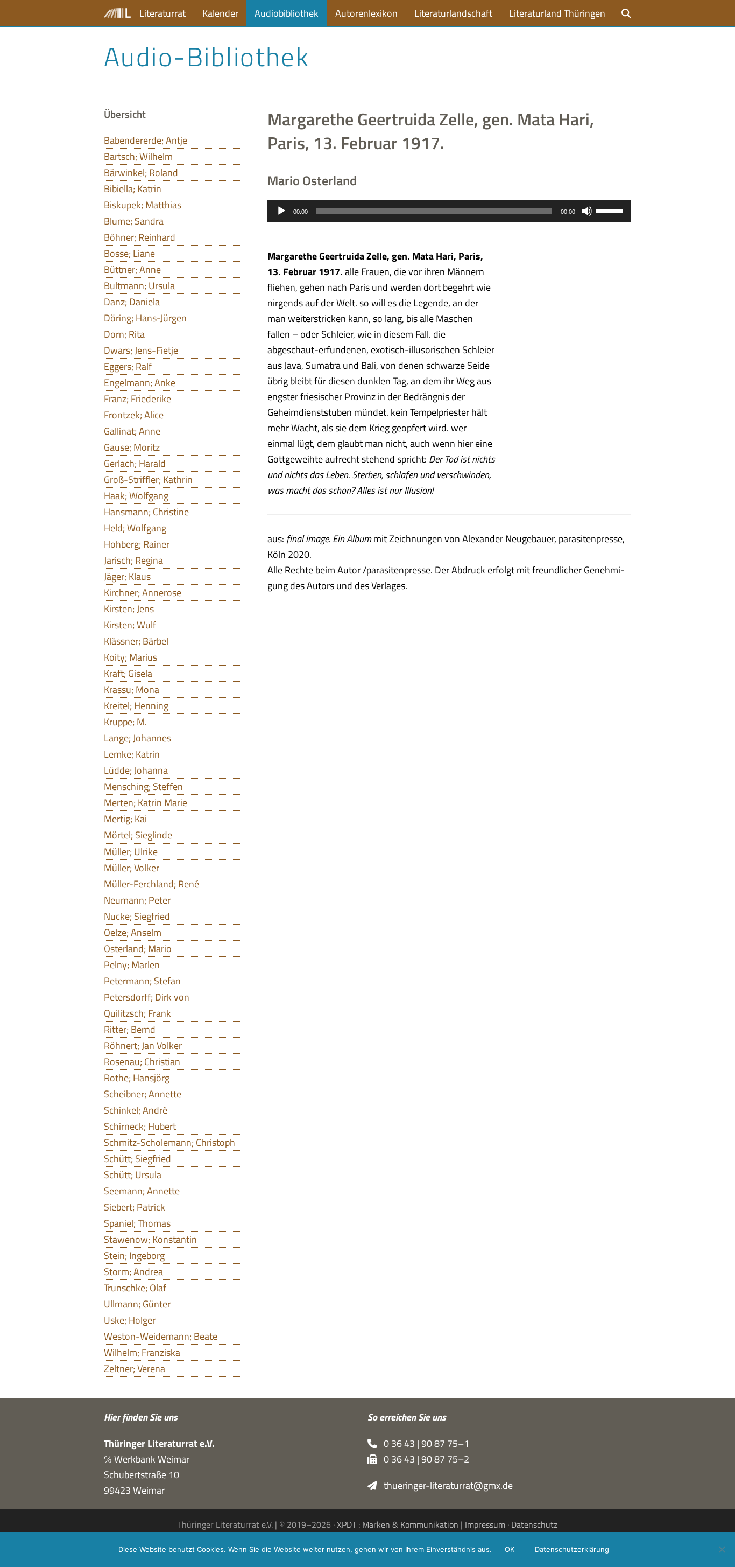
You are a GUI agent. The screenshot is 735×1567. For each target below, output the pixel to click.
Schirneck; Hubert (140, 1126)
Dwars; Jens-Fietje (141, 350)
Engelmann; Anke (139, 382)
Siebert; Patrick (134, 1207)
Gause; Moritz (132, 447)
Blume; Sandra (134, 221)
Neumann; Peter (137, 900)
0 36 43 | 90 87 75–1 (423, 1443)
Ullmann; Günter (137, 1304)
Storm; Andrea (133, 1271)
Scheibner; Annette (142, 1094)
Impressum (485, 1524)
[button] (626, 13)
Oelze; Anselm (132, 932)
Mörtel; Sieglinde (138, 835)
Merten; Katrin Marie (145, 802)
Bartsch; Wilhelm (138, 156)
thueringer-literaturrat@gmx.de (445, 1485)
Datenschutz (534, 1524)
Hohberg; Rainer (136, 544)
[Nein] (721, 1549)
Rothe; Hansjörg (136, 1078)
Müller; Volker (131, 868)
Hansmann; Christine (146, 512)
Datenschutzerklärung (572, 1549)
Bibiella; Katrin (132, 188)
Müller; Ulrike (131, 851)
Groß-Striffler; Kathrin (148, 479)
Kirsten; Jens (129, 608)
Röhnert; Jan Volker (143, 1045)
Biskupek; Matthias (142, 205)
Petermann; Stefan (142, 981)
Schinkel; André (135, 1110)
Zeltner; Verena (134, 1368)
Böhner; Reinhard (139, 237)
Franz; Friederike (137, 398)
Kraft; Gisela (128, 673)
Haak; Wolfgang (136, 495)
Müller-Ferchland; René (151, 884)
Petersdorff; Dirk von (146, 997)
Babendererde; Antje (145, 140)
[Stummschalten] (587, 211)
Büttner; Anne (132, 269)
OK (509, 1549)
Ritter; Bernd (130, 1029)
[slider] (611, 210)
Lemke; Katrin (132, 754)
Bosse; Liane (129, 253)
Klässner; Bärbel (136, 641)
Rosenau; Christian (142, 1061)
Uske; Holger (130, 1320)
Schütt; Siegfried (137, 1158)
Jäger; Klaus (127, 576)
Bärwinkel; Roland (141, 172)
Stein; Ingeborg (134, 1255)
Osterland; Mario (138, 948)
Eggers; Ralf (128, 366)
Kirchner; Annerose (142, 592)
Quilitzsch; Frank (137, 1013)
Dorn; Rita (124, 334)
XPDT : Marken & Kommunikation (397, 1524)
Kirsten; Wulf (130, 625)
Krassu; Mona (131, 689)
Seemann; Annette (142, 1191)
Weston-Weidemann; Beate (160, 1336)
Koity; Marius (130, 657)
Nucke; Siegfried (137, 916)
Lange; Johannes (137, 738)
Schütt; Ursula (132, 1174)
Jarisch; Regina (133, 560)
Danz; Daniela (132, 302)
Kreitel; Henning (136, 705)
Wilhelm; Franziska (142, 1352)
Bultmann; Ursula (139, 285)
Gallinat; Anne (132, 431)
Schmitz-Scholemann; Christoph (169, 1142)
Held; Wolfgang (135, 528)
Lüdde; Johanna (136, 770)
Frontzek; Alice (134, 415)
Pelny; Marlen (132, 964)
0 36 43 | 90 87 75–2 (423, 1459)
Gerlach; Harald (135, 463)
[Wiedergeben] (281, 211)
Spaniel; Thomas (137, 1223)
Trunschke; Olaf (135, 1288)
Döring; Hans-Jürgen (145, 318)
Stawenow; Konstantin (150, 1239)
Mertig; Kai (125, 819)
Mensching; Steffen (143, 786)
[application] (449, 211)
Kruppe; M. (125, 722)
